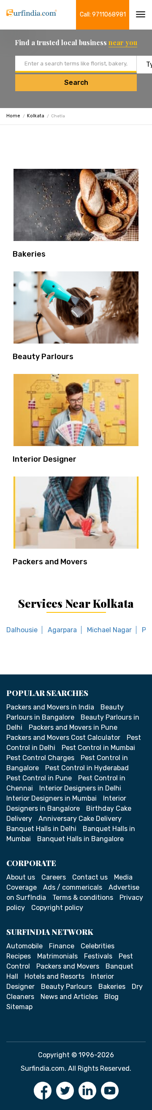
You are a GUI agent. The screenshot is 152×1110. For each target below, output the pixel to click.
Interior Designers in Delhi (80, 788)
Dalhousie (22, 630)
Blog (111, 997)
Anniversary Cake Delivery (80, 819)
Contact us (90, 877)
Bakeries (29, 254)
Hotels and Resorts (54, 976)
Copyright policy (57, 908)
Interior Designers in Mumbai (51, 798)
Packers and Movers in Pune (73, 727)
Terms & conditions (82, 897)
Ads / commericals (72, 887)
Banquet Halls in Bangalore (80, 839)
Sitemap (19, 1007)
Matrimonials (57, 956)
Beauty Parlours (43, 356)
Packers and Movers (50, 561)
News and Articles (69, 997)
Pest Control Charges (40, 758)
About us (20, 877)
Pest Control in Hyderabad (87, 768)
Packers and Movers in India (50, 707)
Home (13, 116)
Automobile (24, 946)
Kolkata (35, 116)
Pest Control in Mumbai (98, 748)
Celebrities (97, 946)
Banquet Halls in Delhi (41, 829)
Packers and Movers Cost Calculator (63, 738)
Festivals (98, 956)
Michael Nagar (109, 630)
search (76, 83)
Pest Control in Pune (39, 778)
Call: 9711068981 (103, 14)
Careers (53, 877)
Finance (61, 946)
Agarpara (62, 630)
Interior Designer (44, 459)
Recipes (18, 956)
